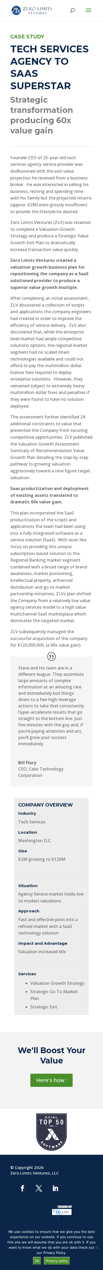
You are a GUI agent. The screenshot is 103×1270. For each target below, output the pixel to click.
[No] (96, 1247)
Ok (37, 1261)
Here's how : (51, 1080)
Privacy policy (57, 1261)
